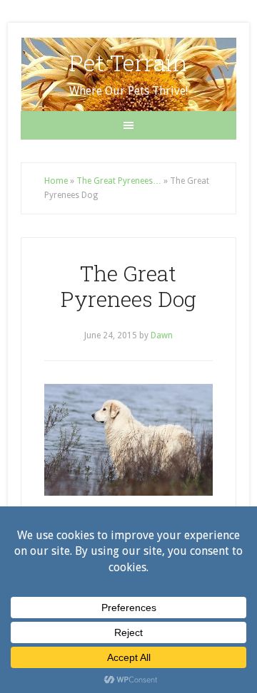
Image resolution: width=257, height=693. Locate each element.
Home (56, 181)
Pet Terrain (128, 62)
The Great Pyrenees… (118, 181)
